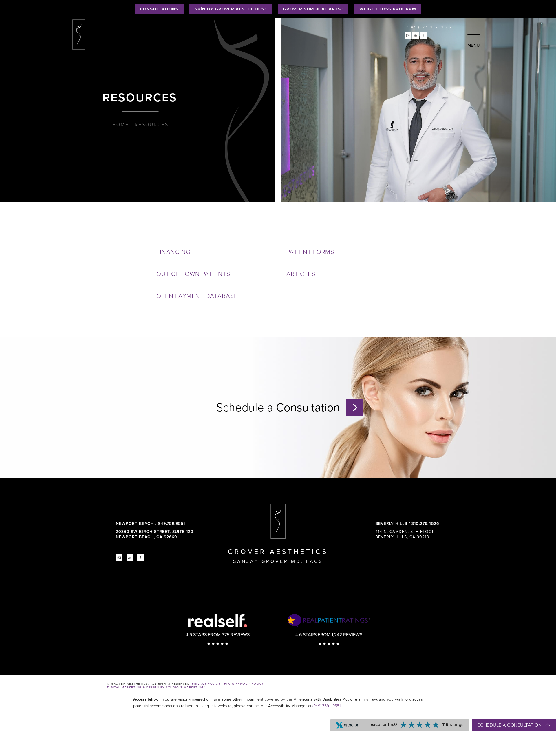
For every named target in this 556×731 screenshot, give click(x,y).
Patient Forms (310, 252)
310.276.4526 (425, 523)
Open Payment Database (197, 296)
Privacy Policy (206, 683)
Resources (152, 125)
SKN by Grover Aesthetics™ (231, 9)
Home (120, 125)
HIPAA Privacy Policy (244, 683)
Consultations (159, 9)
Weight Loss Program (387, 9)
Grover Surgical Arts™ (313, 9)
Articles (300, 274)
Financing (173, 252)
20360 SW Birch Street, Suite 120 (154, 534)
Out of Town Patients (193, 274)
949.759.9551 (171, 523)
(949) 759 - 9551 (326, 705)
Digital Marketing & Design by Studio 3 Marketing (156, 687)
